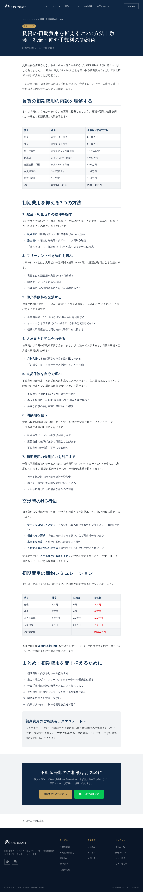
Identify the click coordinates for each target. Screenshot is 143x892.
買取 (67, 6)
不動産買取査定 (67, 852)
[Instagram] (15, 862)
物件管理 (64, 864)
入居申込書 (65, 870)
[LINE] (7, 862)
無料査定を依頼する (54, 794)
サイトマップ (121, 864)
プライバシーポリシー (119, 888)
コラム (77, 6)
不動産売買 (65, 847)
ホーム (45, 6)
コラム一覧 (120, 847)
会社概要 (88, 6)
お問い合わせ (103, 6)
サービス (56, 6)
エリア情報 (120, 858)
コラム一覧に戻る (35, 821)
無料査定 (131, 6)
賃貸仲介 (64, 858)
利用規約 (135, 888)
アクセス (92, 852)
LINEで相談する (91, 794)
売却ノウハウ (121, 852)
